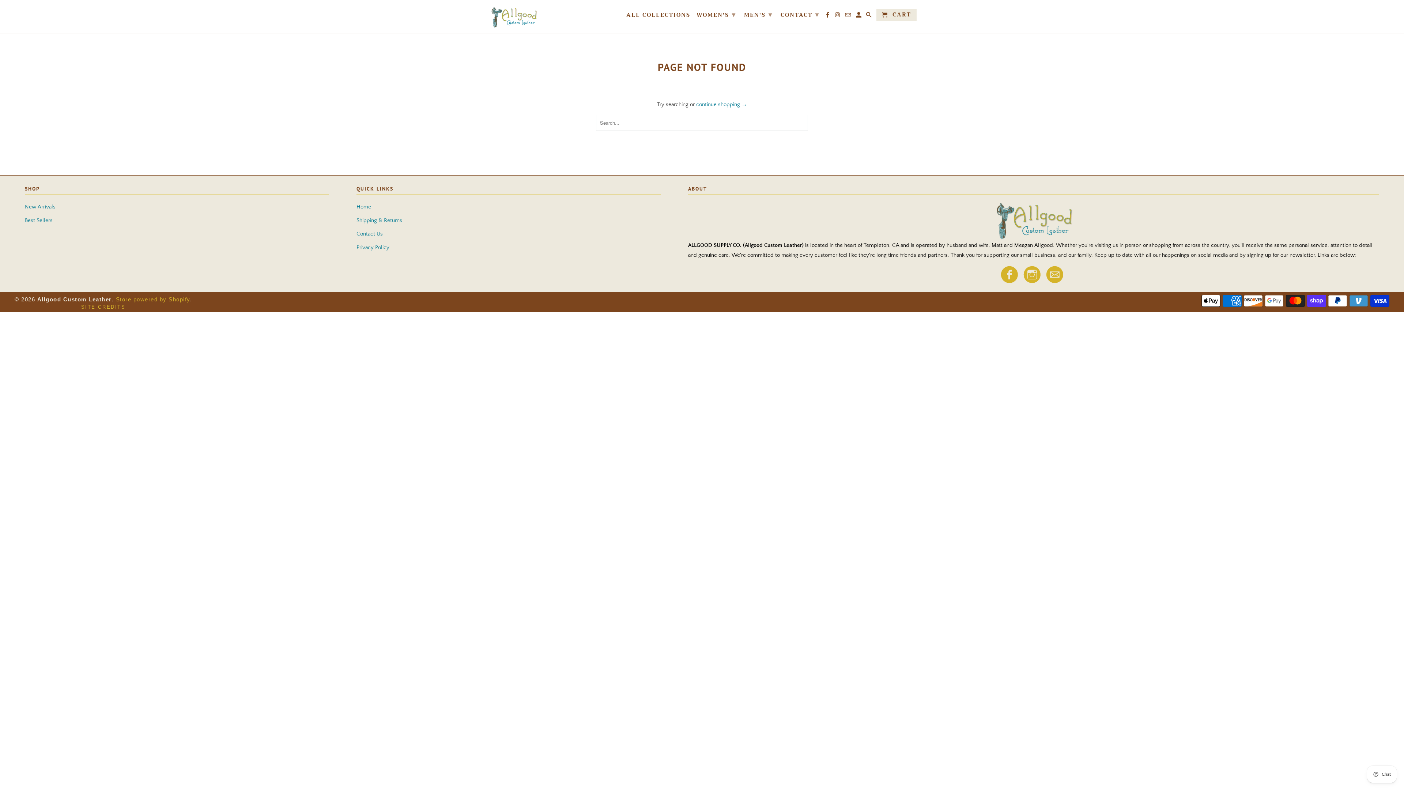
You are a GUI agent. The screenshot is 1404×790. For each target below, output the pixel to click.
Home (363, 207)
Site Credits (103, 307)
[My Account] (859, 16)
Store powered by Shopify (153, 299)
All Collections (658, 16)
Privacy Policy (372, 247)
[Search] (869, 16)
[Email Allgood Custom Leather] (1054, 281)
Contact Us (369, 234)
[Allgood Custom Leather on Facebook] (1009, 281)
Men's (758, 14)
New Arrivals (40, 207)
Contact (800, 14)
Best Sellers (39, 220)
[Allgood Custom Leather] (537, 16)
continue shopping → (721, 104)
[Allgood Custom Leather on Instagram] (1032, 281)
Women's (716, 14)
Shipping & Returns (379, 220)
